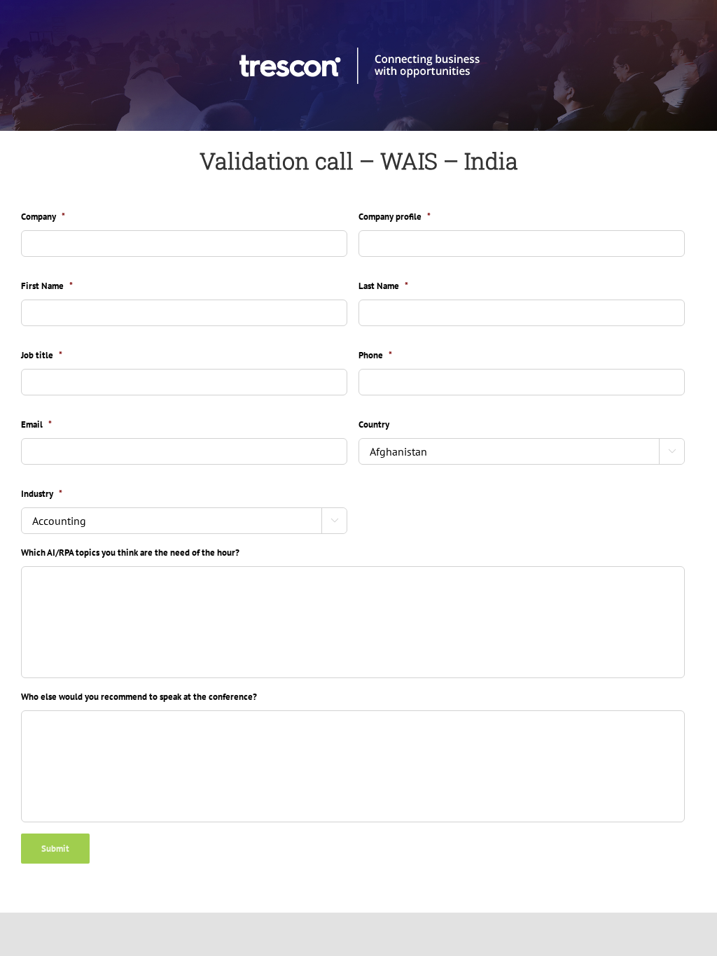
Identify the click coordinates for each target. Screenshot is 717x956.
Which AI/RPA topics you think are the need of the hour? (130, 552)
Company (43, 217)
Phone (375, 355)
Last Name (383, 286)
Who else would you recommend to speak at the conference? (139, 697)
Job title (41, 355)
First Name (47, 286)
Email (36, 424)
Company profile (394, 217)
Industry (41, 494)
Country (373, 424)
